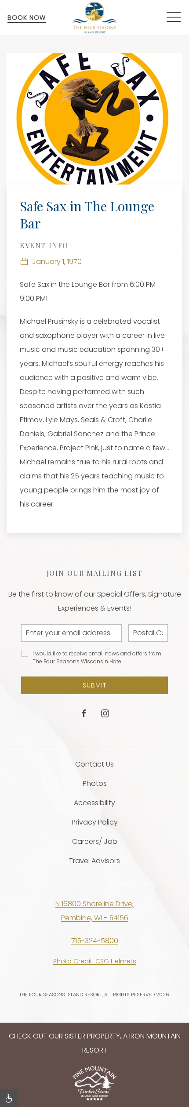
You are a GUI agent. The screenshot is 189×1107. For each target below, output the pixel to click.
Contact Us (94, 764)
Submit (94, 685)
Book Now (26, 17)
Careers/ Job (94, 841)
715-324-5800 (94, 941)
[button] (173, 17)
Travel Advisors (94, 861)
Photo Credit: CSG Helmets (94, 961)
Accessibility (94, 803)
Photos (95, 783)
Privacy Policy (95, 822)
